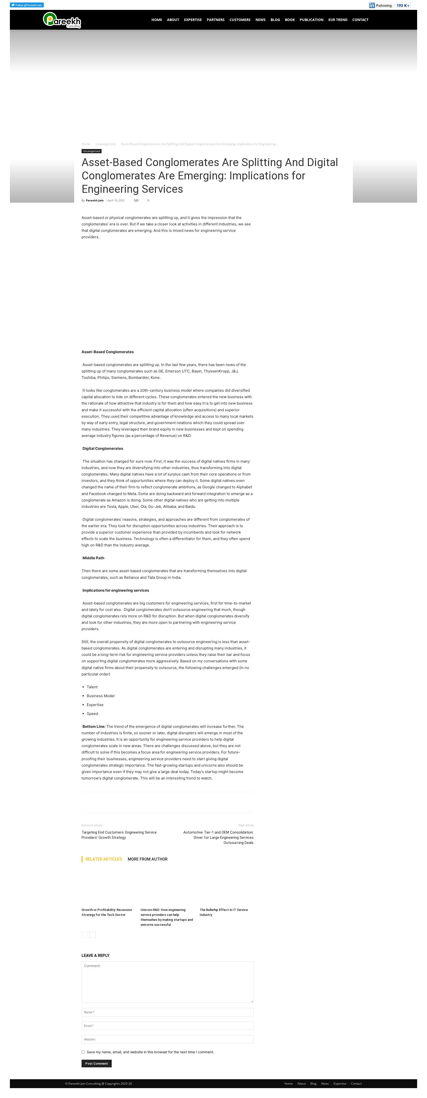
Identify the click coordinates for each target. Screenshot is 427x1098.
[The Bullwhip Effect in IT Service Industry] (227, 887)
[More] (132, 802)
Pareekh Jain (95, 200)
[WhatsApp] (109, 802)
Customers (240, 19)
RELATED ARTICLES (103, 859)
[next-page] (92, 934)
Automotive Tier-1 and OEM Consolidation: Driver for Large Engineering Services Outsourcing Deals (218, 837)
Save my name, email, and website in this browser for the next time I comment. (150, 1052)
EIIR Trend (337, 19)
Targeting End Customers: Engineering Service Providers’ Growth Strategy (119, 835)
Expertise (193, 19)
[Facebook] (86, 802)
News (261, 19)
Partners (216, 19)
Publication (311, 19)
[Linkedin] (121, 802)
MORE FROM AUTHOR (148, 859)
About (173, 19)
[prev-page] (85, 934)
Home (156, 19)
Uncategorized (105, 144)
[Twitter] (98, 802)
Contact (360, 19)
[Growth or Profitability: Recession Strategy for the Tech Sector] (108, 887)
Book (290, 19)
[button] (380, 20)
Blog (275, 19)
